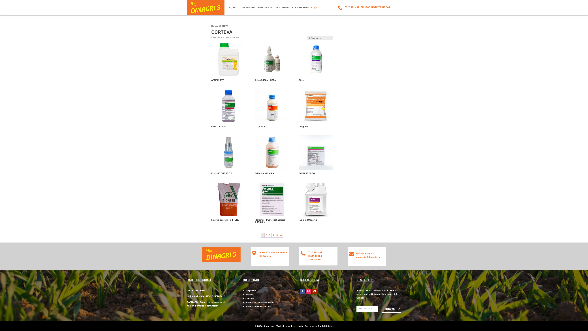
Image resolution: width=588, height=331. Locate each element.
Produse (263, 7)
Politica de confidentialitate (259, 302)
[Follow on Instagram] (308, 291)
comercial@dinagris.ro (368, 257)
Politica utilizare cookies (258, 306)
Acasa (233, 7)
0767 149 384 (383, 7)
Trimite (389, 309)
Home (214, 26)
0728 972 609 (352, 7)
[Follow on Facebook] (302, 291)
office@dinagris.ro (365, 253)
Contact (249, 298)
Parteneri (282, 7)
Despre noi (248, 7)
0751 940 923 (368, 7)
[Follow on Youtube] (314, 291)
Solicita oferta (302, 7)
